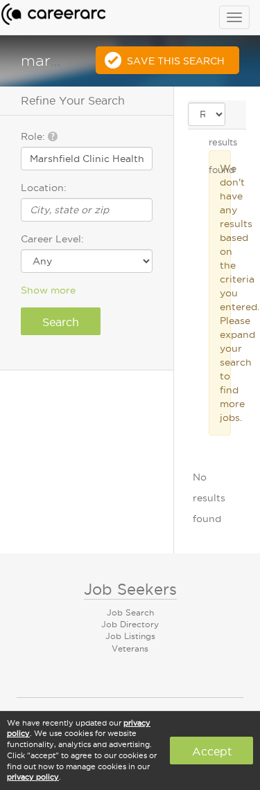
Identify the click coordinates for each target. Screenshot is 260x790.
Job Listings (130, 635)
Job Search (130, 612)
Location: (44, 187)
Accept (212, 751)
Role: (34, 136)
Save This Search (176, 60)
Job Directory (130, 624)
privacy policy (33, 777)
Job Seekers (130, 589)
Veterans (130, 648)
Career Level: (52, 238)
